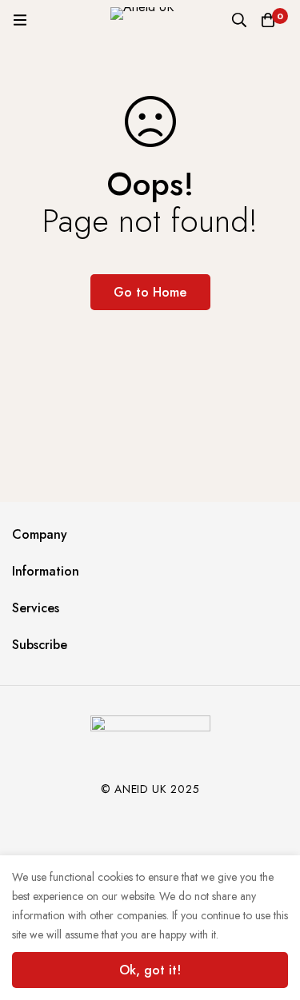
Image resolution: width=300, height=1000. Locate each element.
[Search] (239, 20)
